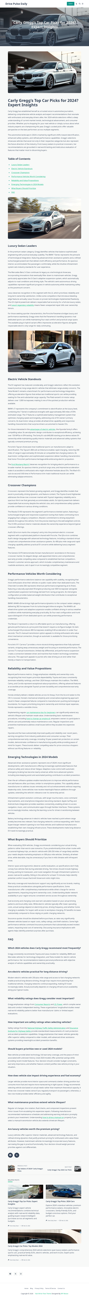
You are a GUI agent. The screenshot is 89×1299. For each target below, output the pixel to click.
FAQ (13, 192)
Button (71, 4)
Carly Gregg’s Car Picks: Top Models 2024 (25, 1246)
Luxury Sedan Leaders (20, 164)
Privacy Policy (39, 1288)
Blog (31, 1288)
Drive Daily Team (39, 32)
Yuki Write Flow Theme (43, 1294)
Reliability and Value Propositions (25, 180)
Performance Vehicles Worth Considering (28, 176)
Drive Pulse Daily (16, 3)
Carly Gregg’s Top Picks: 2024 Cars (60, 1201)
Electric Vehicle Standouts (22, 168)
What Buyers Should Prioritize (23, 188)
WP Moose (64, 1294)
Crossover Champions (20, 172)
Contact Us (61, 1288)
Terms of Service (50, 1288)
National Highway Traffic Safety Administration (46, 1028)
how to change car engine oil (38, 718)
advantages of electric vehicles (42, 429)
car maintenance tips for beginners (40, 712)
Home (26, 1288)
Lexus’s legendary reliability (23, 305)
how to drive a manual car (53, 1117)
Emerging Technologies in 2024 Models (27, 184)
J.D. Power (58, 1004)
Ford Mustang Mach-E (20, 464)
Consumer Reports (42, 1004)
